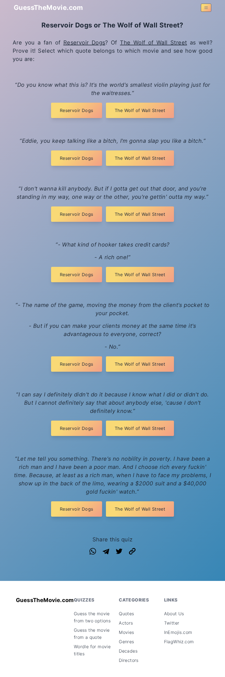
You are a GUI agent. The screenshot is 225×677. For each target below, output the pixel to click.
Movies (126, 632)
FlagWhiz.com (179, 641)
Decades (128, 651)
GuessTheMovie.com (48, 8)
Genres (126, 641)
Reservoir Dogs (84, 42)
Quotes (126, 613)
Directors (129, 660)
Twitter (171, 623)
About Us (174, 613)
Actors (126, 623)
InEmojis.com (178, 632)
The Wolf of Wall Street (153, 42)
